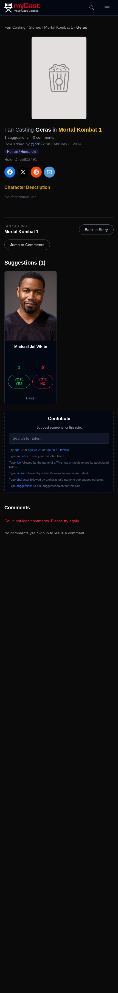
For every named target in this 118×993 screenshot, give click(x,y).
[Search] (91, 7)
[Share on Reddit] (36, 172)
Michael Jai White (30, 346)
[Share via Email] (49, 172)
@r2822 (38, 144)
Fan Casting (15, 27)
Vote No (42, 381)
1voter (31, 398)
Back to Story (96, 229)
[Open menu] (107, 7)
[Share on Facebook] (9, 172)
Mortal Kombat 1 (58, 27)
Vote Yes (19, 381)
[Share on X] (23, 172)
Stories (35, 27)
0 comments (43, 137)
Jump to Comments (27, 245)
